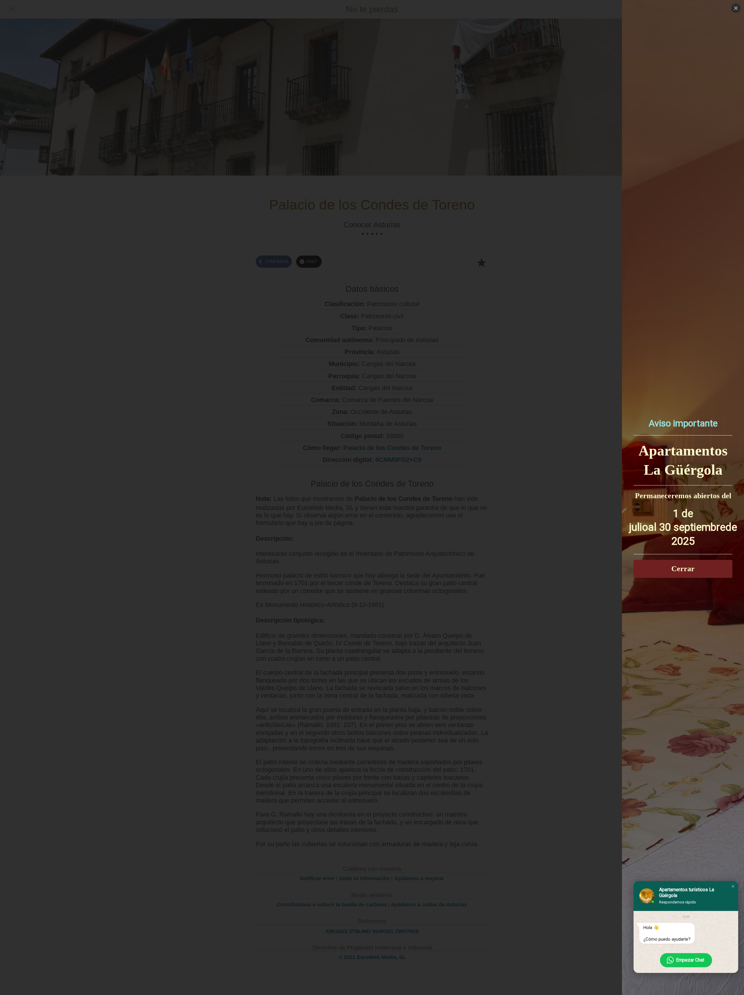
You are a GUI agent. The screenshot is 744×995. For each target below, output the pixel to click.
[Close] (736, 8)
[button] (733, 886)
